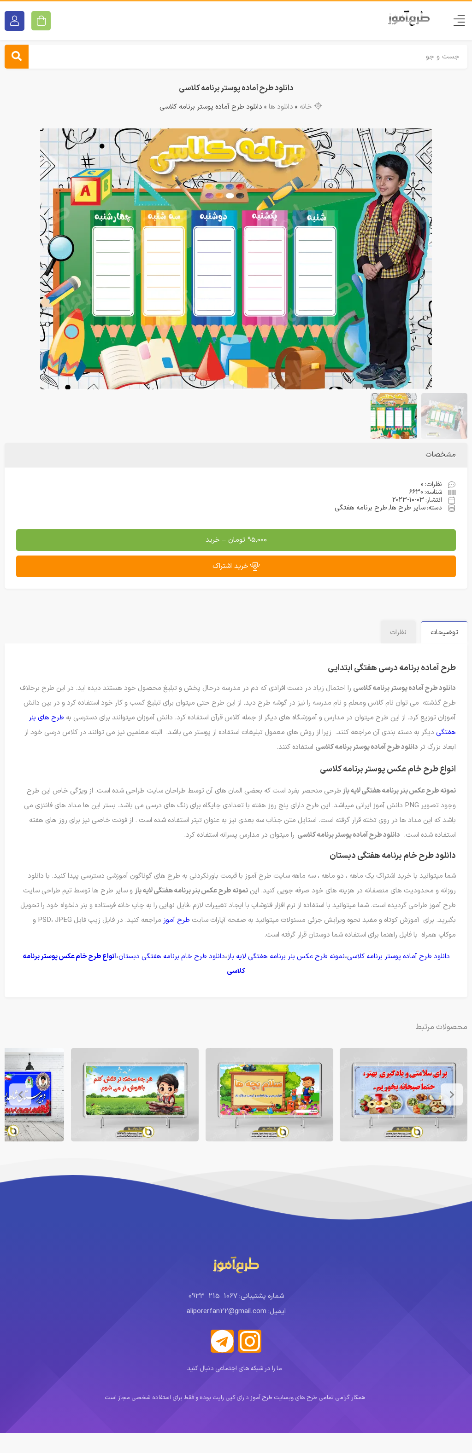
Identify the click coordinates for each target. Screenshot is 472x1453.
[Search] (17, 57)
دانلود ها (281, 107)
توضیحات (444, 632)
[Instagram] (249, 1341)
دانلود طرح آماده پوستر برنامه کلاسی (398, 956)
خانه (306, 107)
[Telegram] (222, 1341)
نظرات (398, 632)
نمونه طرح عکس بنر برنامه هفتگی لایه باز (286, 956)
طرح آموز (176, 920)
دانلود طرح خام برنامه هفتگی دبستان (171, 956)
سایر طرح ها (407, 508)
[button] (240, 382)
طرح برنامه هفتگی (361, 508)
